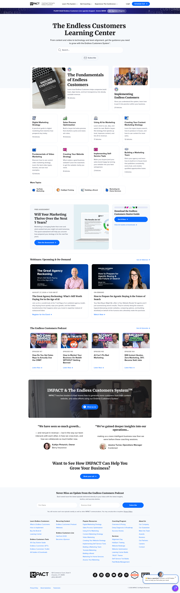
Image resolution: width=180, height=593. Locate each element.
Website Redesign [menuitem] (118, 546)
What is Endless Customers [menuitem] (40, 524)
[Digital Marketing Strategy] (44, 128)
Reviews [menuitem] (142, 537)
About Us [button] (142, 521)
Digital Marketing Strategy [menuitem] (92, 524)
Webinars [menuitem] (59, 528)
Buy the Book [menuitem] (35, 531)
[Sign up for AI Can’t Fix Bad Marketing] (105, 340)
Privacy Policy (128, 511)
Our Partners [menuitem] (143, 540)
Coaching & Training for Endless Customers (48, 3)
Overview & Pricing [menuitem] (119, 524)
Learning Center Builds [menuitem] (120, 552)
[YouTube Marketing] (41, 190)
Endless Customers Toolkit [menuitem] (39, 549)
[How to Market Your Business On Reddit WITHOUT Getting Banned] (74, 359)
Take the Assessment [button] (46, 242)
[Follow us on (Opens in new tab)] (96, 575)
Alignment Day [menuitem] (117, 539)
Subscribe (92, 58)
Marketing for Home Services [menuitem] (93, 557)
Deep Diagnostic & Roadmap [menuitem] (122, 528)
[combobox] (90, 50)
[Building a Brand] (90, 190)
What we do (91, 407)
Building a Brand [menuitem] (88, 553)
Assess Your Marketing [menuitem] (91, 560)
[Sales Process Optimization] (74, 128)
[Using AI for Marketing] (105, 128)
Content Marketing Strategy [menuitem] (93, 534)
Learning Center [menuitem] (36, 534)
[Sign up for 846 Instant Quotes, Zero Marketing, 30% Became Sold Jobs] (136, 340)
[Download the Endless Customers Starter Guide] (131, 213)
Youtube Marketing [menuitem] (89, 550)
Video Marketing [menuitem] (89, 537)
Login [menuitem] (128, 4)
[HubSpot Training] (65, 190)
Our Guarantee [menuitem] (144, 528)
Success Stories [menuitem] (118, 531)
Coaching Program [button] (119, 521)
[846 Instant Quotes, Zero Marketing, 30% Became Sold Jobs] (136, 357)
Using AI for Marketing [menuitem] (91, 531)
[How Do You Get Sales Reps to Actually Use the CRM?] (43, 357)
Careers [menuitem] (142, 544)
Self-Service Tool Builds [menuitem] (120, 559)
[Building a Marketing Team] (136, 161)
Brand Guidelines (46, 588)
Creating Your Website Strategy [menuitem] (94, 540)
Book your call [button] (89, 476)
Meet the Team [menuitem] (144, 531)
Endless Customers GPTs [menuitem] (39, 546)
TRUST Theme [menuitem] (117, 555)
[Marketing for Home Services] (114, 190)
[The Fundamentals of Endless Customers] (69, 88)
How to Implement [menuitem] (36, 528)
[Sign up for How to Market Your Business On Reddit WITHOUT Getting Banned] (74, 340)
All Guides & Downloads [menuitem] (38, 552)
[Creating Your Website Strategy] (74, 161)
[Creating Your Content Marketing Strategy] (136, 128)
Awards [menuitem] (141, 534)
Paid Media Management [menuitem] (121, 562)
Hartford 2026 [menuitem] (61, 536)
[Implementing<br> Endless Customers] (131, 88)
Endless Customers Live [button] (65, 533)
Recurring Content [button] (63, 521)
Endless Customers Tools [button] (39, 539)
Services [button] (115, 536)
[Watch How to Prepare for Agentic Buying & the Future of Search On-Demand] (121, 276)
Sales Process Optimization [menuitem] (92, 528)
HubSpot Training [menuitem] (118, 543)
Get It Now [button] (122, 219)
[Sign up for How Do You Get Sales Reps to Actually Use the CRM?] (44, 340)
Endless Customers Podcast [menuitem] (66, 524)
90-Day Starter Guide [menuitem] (38, 543)
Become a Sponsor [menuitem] (63, 539)
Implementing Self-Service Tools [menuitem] (94, 544)
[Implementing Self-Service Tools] (105, 161)
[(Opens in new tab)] (135, 575)
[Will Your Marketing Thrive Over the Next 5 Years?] (52, 218)
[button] (160, 579)
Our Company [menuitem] (144, 524)
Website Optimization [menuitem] (120, 549)
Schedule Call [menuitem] (139, 4)
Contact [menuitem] (142, 547)
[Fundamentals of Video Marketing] (44, 161)
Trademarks (56, 588)
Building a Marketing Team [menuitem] (92, 547)
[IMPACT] (34, 4)
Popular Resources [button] (90, 521)
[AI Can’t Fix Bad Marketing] (105, 356)
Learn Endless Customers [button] (39, 521)
